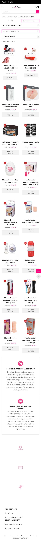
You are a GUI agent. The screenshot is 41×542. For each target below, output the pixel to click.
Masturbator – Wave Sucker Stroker (10, 105)
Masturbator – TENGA (31, 261)
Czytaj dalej (10, 77)
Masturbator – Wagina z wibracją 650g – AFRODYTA (30, 182)
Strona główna (7, 16)
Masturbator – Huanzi (10, 339)
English (11, 2)
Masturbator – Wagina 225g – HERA (30, 221)
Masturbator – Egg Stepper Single (10, 181)
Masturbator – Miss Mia (31, 105)
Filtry (11, 21)
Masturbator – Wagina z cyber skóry (30, 300)
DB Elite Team (24, 538)
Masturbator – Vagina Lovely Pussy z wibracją (30, 340)
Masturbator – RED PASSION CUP (31, 67)
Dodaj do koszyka (10, 114)
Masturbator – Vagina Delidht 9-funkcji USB (10, 300)
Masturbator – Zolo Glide (30, 143)
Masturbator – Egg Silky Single (10, 261)
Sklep (15, 16)
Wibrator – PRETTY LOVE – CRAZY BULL (10, 143)
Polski (4, 2)
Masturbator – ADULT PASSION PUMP (10, 68)
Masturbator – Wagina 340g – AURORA (10, 222)
